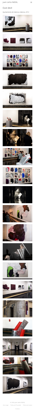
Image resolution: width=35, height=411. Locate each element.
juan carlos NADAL (10, 2)
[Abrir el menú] (31, 2)
